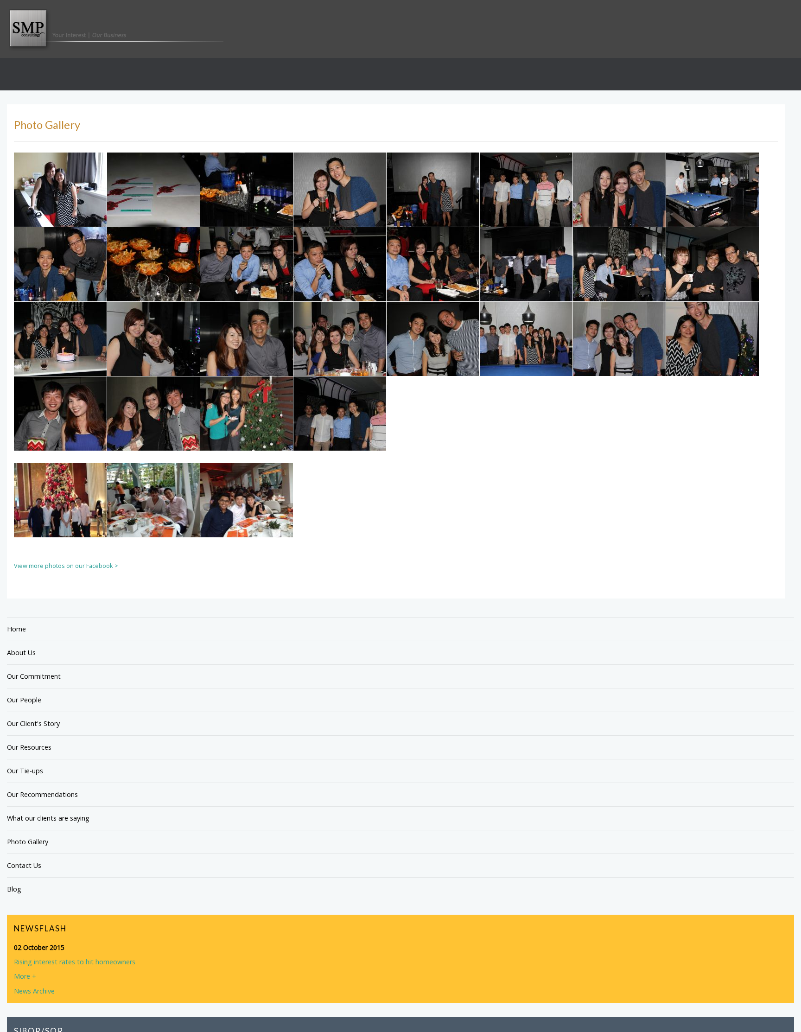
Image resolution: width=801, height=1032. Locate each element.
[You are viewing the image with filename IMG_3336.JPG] (712, 208)
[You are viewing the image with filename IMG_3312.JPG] (433, 208)
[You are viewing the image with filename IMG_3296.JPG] (153, 208)
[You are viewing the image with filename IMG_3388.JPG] (526, 283)
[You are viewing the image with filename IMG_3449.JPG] (433, 357)
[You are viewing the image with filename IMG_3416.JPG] (246, 357)
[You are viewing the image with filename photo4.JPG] (246, 519)
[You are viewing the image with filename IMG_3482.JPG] (153, 432)
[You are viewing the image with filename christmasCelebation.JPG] (246, 432)
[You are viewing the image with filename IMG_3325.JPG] (619, 208)
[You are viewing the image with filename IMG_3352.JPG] (433, 283)
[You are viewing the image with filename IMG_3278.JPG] (60, 208)
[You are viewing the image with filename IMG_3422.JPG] (339, 357)
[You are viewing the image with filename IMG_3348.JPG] (339, 283)
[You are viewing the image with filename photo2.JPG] (60, 519)
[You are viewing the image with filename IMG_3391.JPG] (712, 283)
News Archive (34, 1009)
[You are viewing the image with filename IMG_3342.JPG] (153, 283)
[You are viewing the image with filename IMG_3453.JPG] (619, 357)
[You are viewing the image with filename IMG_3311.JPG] (339, 208)
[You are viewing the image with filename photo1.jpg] (339, 432)
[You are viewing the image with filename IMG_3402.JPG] (60, 357)
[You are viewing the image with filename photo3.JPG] (153, 519)
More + (25, 994)
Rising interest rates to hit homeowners (73, 980)
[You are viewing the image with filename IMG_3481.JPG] (60, 432)
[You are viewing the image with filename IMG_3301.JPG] (246, 208)
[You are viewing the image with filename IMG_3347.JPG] (246, 283)
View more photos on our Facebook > (66, 584)
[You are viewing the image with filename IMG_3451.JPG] (526, 357)
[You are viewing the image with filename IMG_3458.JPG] (712, 357)
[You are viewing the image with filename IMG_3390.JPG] (619, 283)
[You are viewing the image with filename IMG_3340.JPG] (60, 283)
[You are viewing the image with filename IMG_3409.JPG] (153, 357)
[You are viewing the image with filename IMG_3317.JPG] (526, 208)
